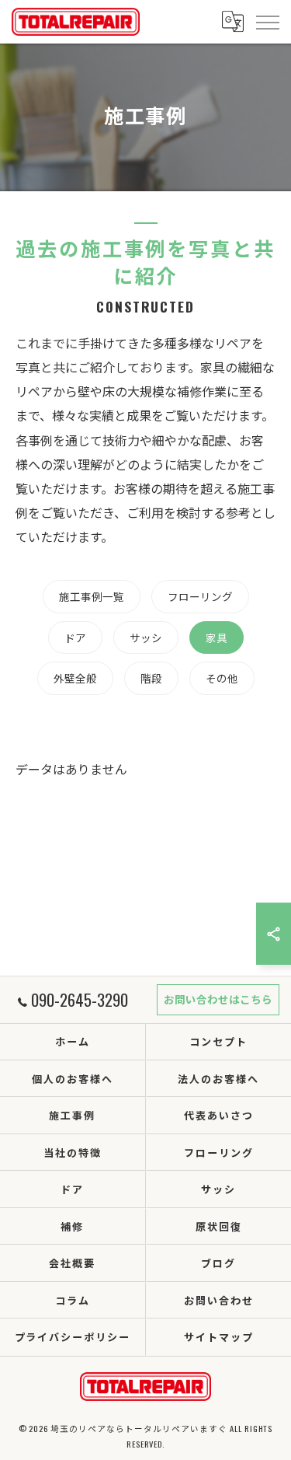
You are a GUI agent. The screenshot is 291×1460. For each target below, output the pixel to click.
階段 (151, 678)
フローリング (200, 596)
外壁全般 (75, 678)
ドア (75, 637)
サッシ (146, 637)
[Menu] (267, 21)
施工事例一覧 (91, 596)
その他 (222, 678)
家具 (216, 637)
